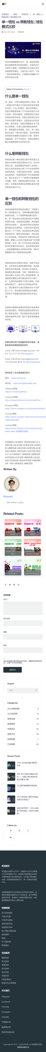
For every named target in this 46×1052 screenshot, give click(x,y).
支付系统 (5, 968)
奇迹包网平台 (7, 924)
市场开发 (5, 976)
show (26, 89)
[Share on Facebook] (5, 585)
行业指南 (11, 744)
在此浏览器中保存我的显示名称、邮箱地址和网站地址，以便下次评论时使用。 (22, 662)
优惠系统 (5, 965)
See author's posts (15, 502)
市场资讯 (20, 32)
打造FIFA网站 (7, 920)
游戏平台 (11, 734)
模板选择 (5, 958)
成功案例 (5, 934)
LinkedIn (5, 1017)
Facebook (6, 1002)
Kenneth (8, 496)
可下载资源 (6, 942)
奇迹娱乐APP (7, 927)
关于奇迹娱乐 (7, 913)
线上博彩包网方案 (9, 931)
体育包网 (11, 719)
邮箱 (5, 632)
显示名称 (6, 618)
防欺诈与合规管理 (9, 983)
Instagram (6, 1012)
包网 (35, 879)
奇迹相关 (11, 724)
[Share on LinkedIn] (18, 585)
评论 (5, 599)
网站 (5, 645)
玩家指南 (11, 739)
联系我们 (5, 945)
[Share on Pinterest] (14, 585)
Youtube (5, 1007)
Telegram (6, 996)
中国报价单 (6, 1022)
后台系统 (5, 961)
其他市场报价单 (8, 1032)
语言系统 (5, 972)
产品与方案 (6, 916)
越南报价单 (6, 1027)
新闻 (3, 938)
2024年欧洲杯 (13, 709)
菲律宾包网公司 (23, 1047)
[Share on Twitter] (10, 585)
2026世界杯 (12, 714)
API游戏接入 (7, 979)
